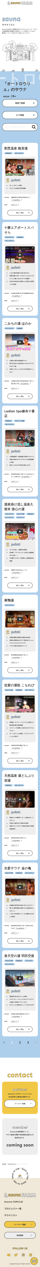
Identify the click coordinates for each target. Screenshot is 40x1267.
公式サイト (14, 205)
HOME (4, 1164)
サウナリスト (12, 1164)
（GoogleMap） (16, 200)
